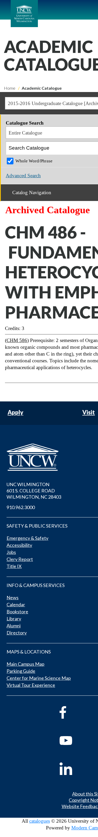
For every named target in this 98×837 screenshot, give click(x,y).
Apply (15, 412)
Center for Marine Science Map (39, 678)
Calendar (16, 604)
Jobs (11, 552)
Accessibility (19, 545)
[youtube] (73, 740)
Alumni (14, 625)
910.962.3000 (21, 507)
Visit (88, 412)
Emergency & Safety (27, 538)
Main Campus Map (25, 664)
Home (9, 87)
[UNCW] (24, 13)
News (13, 597)
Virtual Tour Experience (31, 685)
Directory (17, 633)
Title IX (14, 566)
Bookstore (17, 611)
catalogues (39, 821)
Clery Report (20, 559)
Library (14, 618)
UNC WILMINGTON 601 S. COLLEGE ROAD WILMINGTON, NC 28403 (34, 490)
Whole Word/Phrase (34, 160)
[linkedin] (73, 768)
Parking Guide (21, 671)
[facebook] (73, 712)
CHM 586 (17, 340)
